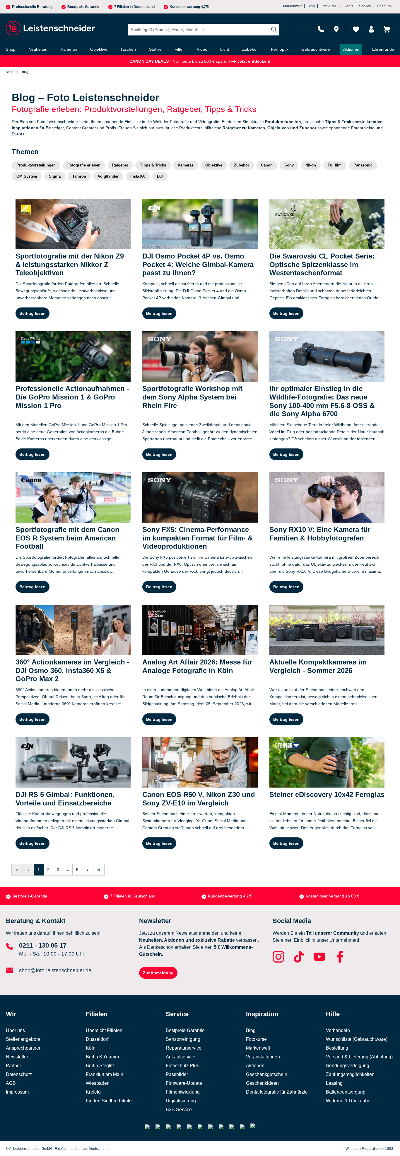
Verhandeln (338, 1030)
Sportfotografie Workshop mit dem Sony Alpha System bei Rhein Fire (192, 397)
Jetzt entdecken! (253, 61)
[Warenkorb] (386, 29)
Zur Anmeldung (158, 972)
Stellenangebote (23, 1039)
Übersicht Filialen (104, 1030)
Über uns (384, 6)
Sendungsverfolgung (347, 1065)
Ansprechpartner (23, 1048)
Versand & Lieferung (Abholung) (359, 1056)
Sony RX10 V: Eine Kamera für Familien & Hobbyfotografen (319, 534)
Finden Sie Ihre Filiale (109, 1100)
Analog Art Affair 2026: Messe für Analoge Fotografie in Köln (197, 666)
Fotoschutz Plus (182, 1065)
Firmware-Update (184, 1083)
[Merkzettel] (356, 29)
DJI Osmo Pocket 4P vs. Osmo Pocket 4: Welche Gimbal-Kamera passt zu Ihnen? (198, 264)
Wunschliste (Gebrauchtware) (356, 1039)
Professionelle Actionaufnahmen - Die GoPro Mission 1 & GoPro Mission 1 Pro (72, 397)
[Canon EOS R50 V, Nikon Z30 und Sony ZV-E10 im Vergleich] (200, 762)
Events (347, 6)
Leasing (334, 1083)
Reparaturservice (183, 1048)
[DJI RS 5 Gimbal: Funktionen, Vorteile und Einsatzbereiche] (73, 762)
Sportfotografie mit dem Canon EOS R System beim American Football (67, 538)
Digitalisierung (181, 1100)
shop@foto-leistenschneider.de (55, 970)
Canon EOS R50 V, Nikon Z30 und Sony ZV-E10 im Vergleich (198, 798)
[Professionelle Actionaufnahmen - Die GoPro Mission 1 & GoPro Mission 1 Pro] (73, 356)
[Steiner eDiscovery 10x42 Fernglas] (327, 762)
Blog (311, 6)
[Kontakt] (321, 29)
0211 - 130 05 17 (42, 945)
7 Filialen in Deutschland (134, 7)
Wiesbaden (98, 1083)
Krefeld (93, 1091)
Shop (9, 72)
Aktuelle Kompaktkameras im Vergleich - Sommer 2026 (318, 666)
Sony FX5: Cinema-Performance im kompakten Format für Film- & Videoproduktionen (197, 538)
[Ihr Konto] (371, 29)
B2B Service (179, 1109)
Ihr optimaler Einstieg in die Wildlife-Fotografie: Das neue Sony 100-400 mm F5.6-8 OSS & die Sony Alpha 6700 (322, 401)
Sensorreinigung (183, 1039)
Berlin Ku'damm (102, 1056)
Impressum (17, 1091)
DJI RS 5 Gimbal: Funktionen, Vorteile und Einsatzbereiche (65, 798)
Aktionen (255, 1065)
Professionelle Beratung (32, 7)
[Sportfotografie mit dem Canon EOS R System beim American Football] (73, 497)
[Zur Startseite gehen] (50, 28)
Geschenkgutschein (266, 1074)
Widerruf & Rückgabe (348, 1100)
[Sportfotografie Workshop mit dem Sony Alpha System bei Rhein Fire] (200, 356)
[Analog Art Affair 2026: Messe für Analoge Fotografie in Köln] (200, 630)
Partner (13, 1065)
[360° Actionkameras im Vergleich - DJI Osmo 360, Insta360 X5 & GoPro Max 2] (73, 630)
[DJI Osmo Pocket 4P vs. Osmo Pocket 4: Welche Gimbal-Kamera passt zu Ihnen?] (200, 224)
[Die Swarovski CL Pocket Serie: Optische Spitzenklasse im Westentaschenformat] (327, 224)
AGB (11, 1083)
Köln (90, 1048)
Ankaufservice (180, 1056)
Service (365, 6)
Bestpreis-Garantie (83, 7)
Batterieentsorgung (345, 1091)
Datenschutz (19, 1074)
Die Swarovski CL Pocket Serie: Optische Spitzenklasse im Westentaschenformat (322, 264)
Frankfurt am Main (104, 1074)
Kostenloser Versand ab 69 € (332, 896)
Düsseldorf (97, 1039)
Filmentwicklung (183, 1091)
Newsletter (17, 1056)
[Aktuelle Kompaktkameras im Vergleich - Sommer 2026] (327, 630)
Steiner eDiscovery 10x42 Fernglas (326, 794)
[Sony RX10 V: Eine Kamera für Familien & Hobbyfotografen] (327, 497)
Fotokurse (328, 6)
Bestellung (337, 1048)
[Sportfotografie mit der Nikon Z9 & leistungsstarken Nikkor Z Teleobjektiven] (73, 224)
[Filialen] (336, 29)
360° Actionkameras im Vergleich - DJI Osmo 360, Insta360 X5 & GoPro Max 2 (72, 670)
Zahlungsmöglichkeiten (350, 1074)
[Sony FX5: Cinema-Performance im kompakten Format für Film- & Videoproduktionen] (200, 497)
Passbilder (177, 1074)
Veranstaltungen (263, 1056)
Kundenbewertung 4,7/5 (189, 7)
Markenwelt (292, 6)
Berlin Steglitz (100, 1065)
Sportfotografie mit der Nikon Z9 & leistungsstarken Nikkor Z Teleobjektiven (70, 264)
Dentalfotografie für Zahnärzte (277, 1091)
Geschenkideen (262, 1083)
